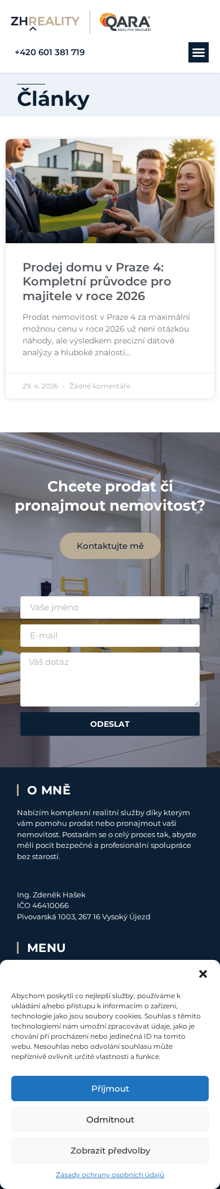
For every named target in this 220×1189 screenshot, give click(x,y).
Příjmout (110, 1088)
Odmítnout (110, 1119)
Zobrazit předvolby (110, 1150)
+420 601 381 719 (50, 52)
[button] (203, 974)
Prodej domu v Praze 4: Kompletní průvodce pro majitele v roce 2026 (97, 281)
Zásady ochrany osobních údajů (110, 1174)
